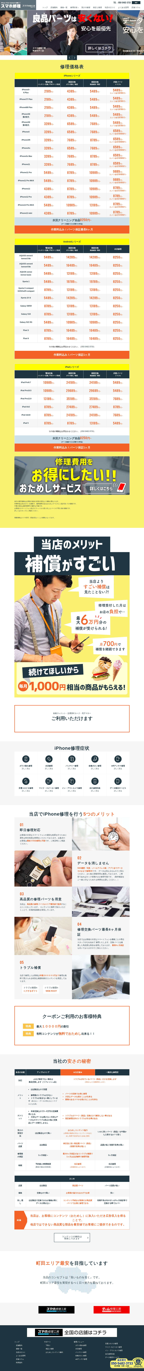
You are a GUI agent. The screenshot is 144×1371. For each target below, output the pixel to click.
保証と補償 (97, 7)
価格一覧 (64, 7)
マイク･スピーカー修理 (113, 1347)
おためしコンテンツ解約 (54, 1352)
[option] (72, 32)
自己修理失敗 (110, 1354)
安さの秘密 (85, 7)
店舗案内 (54, 7)
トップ (45, 7)
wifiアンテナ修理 (81, 1359)
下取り (48, 1345)
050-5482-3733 (87, 347)
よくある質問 (123, 7)
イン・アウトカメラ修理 (114, 1350)
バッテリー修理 (80, 1352)
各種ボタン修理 (80, 1356)
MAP (136, 2)
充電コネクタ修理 (111, 1343)
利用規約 (19, 1362)
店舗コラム (136, 7)
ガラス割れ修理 (80, 1345)
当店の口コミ (110, 7)
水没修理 (78, 1349)
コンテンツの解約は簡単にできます (72, 1237)
